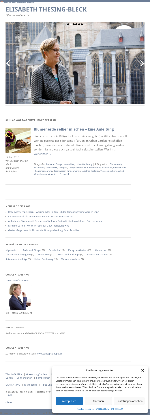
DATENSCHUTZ (102, 409)
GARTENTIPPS (12, 384)
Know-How (69, 164)
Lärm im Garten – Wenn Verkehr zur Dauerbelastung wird (38, 225)
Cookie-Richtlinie (85, 409)
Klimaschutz (101, 250)
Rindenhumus (73, 171)
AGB (10, 395)
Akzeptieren (69, 401)
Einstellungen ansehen (129, 401)
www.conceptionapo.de (49, 353)
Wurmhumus (40, 174)
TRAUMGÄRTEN (13, 374)
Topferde (95, 171)
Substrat (86, 171)
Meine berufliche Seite (17, 280)
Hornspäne (39, 167)
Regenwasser (59, 171)
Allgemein (10, 250)
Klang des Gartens (78, 250)
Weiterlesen (43, 154)
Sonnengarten (24, 377)
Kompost (63, 167)
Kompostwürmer (92, 167)
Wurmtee (52, 174)
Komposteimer (75, 167)
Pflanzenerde (119, 167)
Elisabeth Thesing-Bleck (46, 9)
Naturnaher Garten (97, 254)
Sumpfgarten (43, 377)
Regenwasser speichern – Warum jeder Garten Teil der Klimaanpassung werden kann (53, 212)
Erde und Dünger (54, 164)
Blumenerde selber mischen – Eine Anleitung (74, 129)
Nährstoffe (107, 167)
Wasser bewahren (70, 259)
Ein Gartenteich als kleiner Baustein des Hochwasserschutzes (40, 216)
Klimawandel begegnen (18, 254)
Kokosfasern (51, 167)
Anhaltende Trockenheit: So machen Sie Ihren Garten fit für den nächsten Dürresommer (55, 221)
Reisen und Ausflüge (16, 259)
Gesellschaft (54, 250)
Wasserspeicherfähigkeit (112, 171)
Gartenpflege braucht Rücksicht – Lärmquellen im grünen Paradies (43, 230)
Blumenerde (116, 164)
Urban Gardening (84, 164)
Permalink (64, 174)
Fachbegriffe (30, 384)
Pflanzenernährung (43, 171)
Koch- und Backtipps (69, 254)
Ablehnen (98, 401)
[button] (143, 370)
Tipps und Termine (51, 384)
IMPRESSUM (117, 409)
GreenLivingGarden (36, 374)
